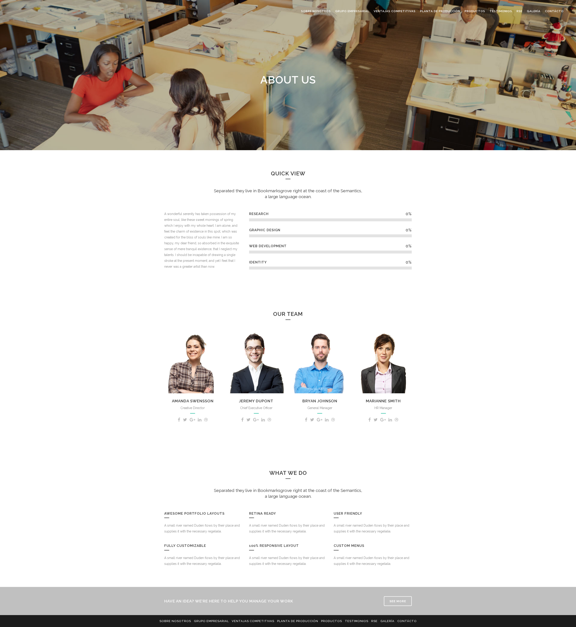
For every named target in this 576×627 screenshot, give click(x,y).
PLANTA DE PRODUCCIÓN (297, 621)
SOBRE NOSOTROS (175, 621)
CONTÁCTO (407, 621)
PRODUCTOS (331, 621)
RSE (374, 621)
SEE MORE (397, 601)
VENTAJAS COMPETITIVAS (253, 621)
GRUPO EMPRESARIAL (211, 621)
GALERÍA (387, 621)
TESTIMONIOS (356, 621)
